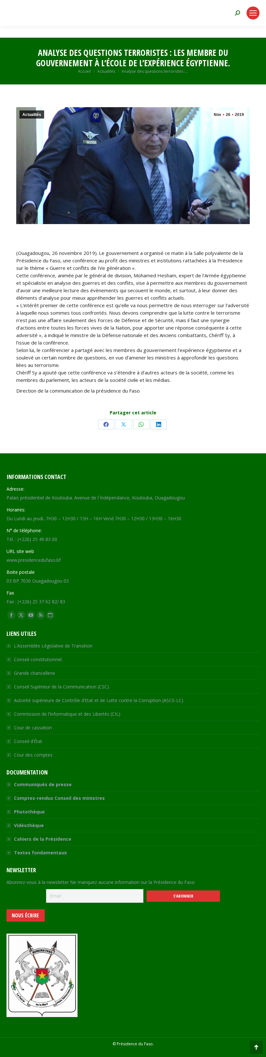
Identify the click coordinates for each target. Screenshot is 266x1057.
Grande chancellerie (34, 673)
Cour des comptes (33, 755)
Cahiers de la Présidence (42, 839)
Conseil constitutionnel (38, 659)
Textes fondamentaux (40, 852)
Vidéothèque (29, 825)
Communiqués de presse (43, 784)
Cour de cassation (33, 727)
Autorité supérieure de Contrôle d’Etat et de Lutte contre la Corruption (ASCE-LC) (98, 700)
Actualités (31, 114)
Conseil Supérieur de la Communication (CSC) (61, 687)
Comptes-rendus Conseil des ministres (59, 798)
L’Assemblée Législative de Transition (53, 646)
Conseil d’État (28, 741)
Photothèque (29, 812)
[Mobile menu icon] (253, 12)
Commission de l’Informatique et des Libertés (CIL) (67, 714)
